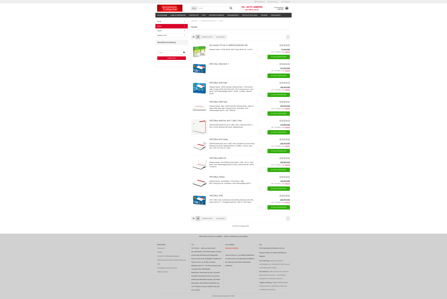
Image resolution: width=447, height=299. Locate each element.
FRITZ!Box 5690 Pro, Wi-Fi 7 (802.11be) (225, 121)
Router (159, 26)
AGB (158, 264)
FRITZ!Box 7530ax (217, 177)
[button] (259, 1)
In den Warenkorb (278, 57)
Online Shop (216, 296)
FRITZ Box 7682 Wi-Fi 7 (219, 64)
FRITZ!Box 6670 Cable (218, 139)
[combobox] (207, 37)
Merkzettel (286, 2)
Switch (159, 31)
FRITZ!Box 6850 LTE (217, 158)
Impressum (161, 248)
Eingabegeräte (233, 15)
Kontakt (159, 252)
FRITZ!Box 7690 (216, 196)
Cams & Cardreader (178, 15)
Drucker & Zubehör (216, 15)
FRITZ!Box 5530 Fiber (218, 83)
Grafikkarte (276, 15)
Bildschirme (162, 15)
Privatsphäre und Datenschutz (167, 268)
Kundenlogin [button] (273, 2)
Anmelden (171, 58)
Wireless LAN (161, 35)
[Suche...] (231, 8)
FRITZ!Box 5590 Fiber (218, 102)
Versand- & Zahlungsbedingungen (168, 256)
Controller (193, 15)
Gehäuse (264, 15)
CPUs (204, 15)
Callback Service (162, 272)
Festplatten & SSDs (249, 15)
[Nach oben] (440, 295)
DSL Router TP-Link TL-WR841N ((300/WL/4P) (228, 45)
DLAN (159, 21)
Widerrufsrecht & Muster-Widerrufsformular (171, 260)
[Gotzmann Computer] (172, 8)
